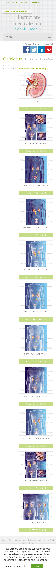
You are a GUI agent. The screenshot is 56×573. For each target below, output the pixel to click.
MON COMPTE (11, 2)
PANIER (24, 2)
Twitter (33, 49)
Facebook (26, 49)
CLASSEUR (34, 2)
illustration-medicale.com (28, 20)
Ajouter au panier (36, 108)
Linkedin (41, 49)
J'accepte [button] (37, 566)
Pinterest (48, 49)
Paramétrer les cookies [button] (16, 566)
